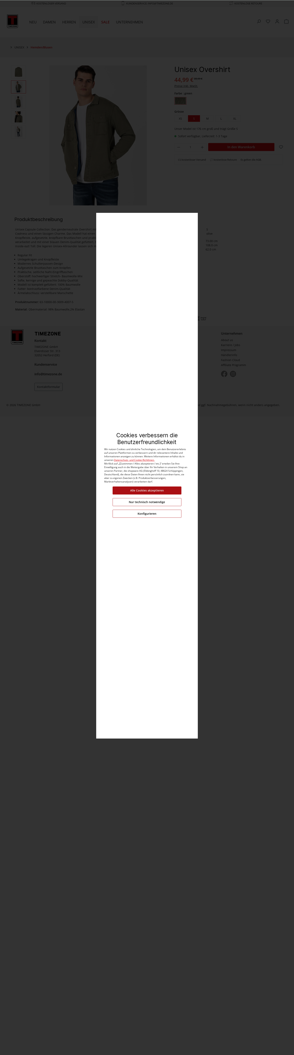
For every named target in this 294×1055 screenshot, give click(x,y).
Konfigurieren (147, 513)
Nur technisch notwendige (147, 502)
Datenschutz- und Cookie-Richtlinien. (134, 460)
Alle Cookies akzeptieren (147, 490)
